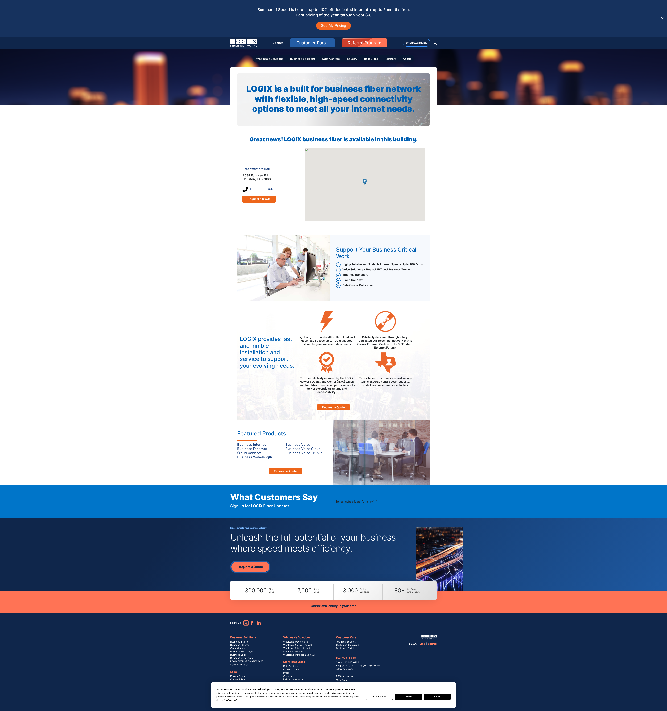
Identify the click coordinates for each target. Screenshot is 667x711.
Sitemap (432, 643)
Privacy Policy (237, 676)
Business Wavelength (241, 651)
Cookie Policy (237, 679)
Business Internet (239, 641)
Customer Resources (347, 645)
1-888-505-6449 (262, 189)
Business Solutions (303, 58)
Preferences (379, 696)
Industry (351, 58)
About (407, 58)
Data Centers (331, 58)
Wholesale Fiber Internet (296, 648)
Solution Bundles (239, 664)
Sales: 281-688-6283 (347, 662)
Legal (233, 671)
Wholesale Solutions (269, 58)
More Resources (294, 662)
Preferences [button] (230, 700)
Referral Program (364, 42)
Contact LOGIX (346, 658)
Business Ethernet (240, 645)
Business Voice (238, 654)
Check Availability (416, 42)
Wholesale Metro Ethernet (297, 645)
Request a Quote (259, 199)
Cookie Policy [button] (305, 697)
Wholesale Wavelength (295, 641)
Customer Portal (312, 42)
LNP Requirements (293, 679)
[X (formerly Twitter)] (243, 620)
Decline (408, 696)
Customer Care (346, 637)
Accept (437, 696)
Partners (390, 58)
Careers (287, 676)
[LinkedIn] (257, 621)
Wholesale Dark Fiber (294, 651)
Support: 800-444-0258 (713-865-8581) (358, 665)
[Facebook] (250, 621)
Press (286, 672)
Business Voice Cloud (242, 658)
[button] (435, 43)
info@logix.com (344, 669)
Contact (278, 43)
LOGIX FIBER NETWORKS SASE (246, 661)
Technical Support (346, 641)
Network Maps (291, 669)
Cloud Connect (238, 648)
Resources (371, 58)
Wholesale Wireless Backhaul (299, 654)
